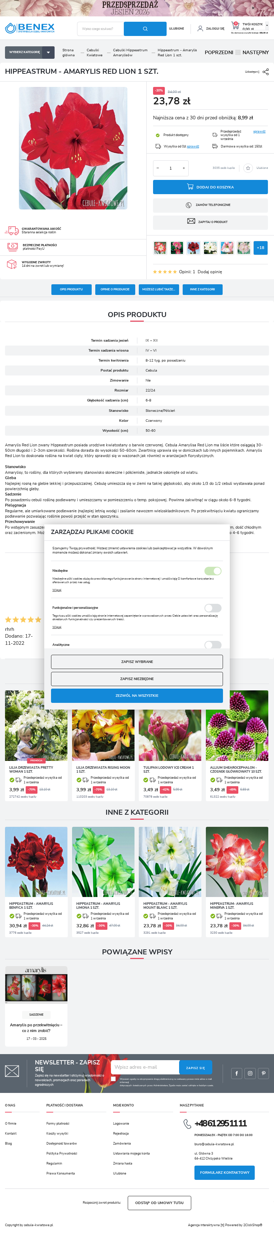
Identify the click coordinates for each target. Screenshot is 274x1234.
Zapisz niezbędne (137, 679)
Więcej (56, 590)
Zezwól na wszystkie (137, 696)
